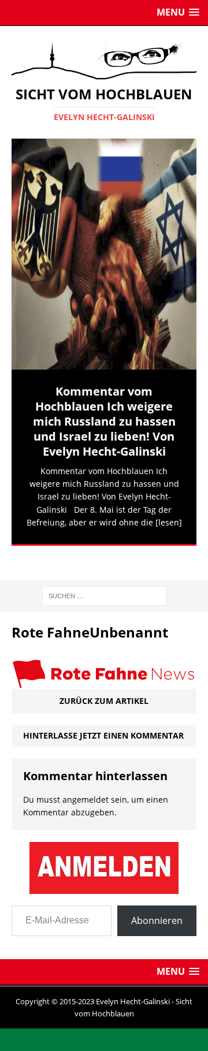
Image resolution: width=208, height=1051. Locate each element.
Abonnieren (157, 901)
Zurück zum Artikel (104, 681)
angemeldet (85, 780)
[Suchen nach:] (104, 576)
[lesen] (168, 522)
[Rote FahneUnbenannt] (104, 663)
